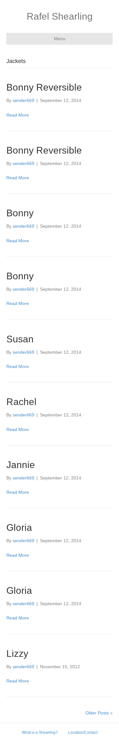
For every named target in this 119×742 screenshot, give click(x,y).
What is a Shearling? (40, 732)
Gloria (19, 527)
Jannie (20, 465)
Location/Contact (82, 732)
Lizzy (17, 653)
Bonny (20, 213)
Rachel (21, 401)
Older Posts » (99, 712)
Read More (17, 114)
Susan (20, 339)
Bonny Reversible (44, 87)
